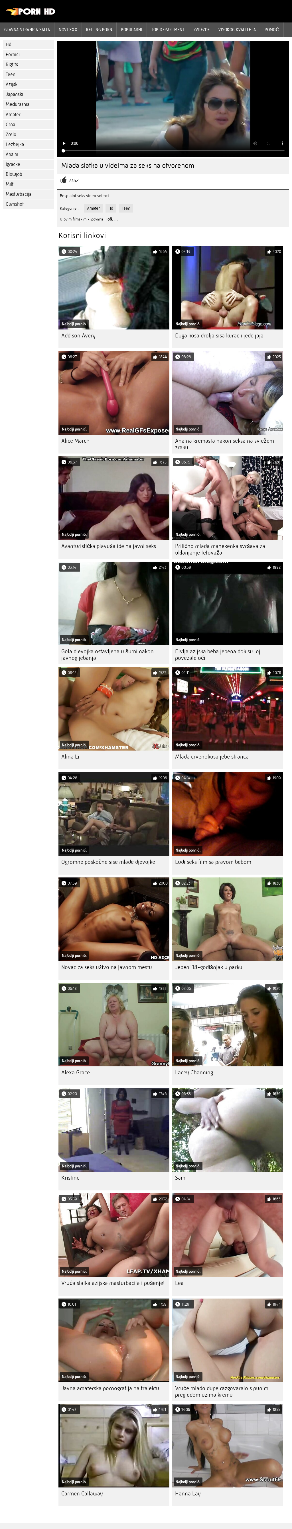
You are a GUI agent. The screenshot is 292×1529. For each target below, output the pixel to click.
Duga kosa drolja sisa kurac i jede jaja (219, 335)
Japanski (14, 94)
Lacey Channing (194, 1072)
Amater (13, 114)
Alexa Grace (75, 1072)
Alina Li (70, 756)
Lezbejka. (15, 144)
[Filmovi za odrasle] (31, 14)
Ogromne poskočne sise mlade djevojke (108, 862)
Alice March (75, 441)
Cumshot (15, 204)
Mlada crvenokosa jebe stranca (212, 756)
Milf (9, 184)
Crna (10, 124)
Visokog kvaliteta (237, 29)
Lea (179, 1283)
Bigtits (12, 64)
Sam (180, 1177)
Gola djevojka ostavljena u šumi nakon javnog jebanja (107, 654)
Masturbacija (18, 194)
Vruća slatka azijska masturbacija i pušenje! (113, 1283)
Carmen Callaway (82, 1493)
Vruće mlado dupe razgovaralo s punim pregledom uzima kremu (221, 1391)
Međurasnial (18, 104)
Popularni (131, 29)
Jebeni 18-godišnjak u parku (208, 967)
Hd (8, 44)
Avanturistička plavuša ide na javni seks (108, 546)
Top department (168, 29)
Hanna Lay (188, 1493)
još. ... (112, 219)
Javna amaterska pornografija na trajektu (110, 1388)
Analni (12, 154)
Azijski (12, 84)
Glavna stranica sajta (27, 29)
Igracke (13, 164)
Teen (10, 74)
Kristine (70, 1177)
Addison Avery (78, 335)
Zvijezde (202, 29)
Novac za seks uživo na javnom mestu (106, 967)
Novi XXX (68, 29)
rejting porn (99, 29)
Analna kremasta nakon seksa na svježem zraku (224, 444)
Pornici (13, 54)
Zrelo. (11, 134)
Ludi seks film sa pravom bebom (213, 862)
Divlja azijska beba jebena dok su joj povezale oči (217, 654)
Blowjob (14, 174)
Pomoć (272, 29)
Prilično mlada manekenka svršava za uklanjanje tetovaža (220, 549)
